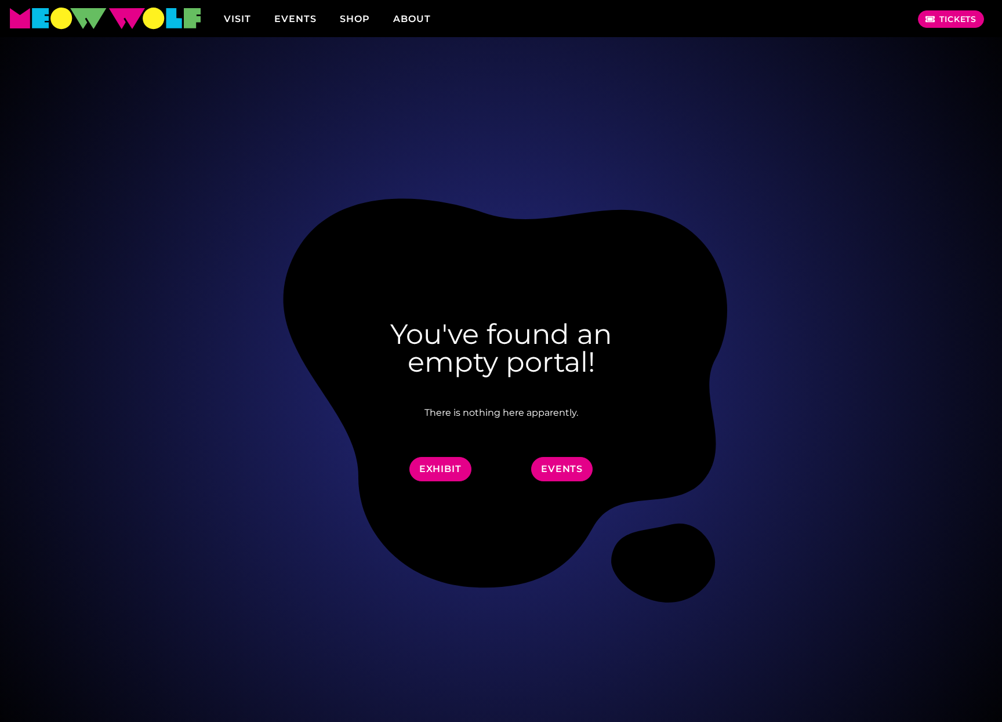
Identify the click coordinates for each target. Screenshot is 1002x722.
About (412, 18)
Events (295, 18)
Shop (355, 18)
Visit (237, 18)
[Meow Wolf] (105, 19)
